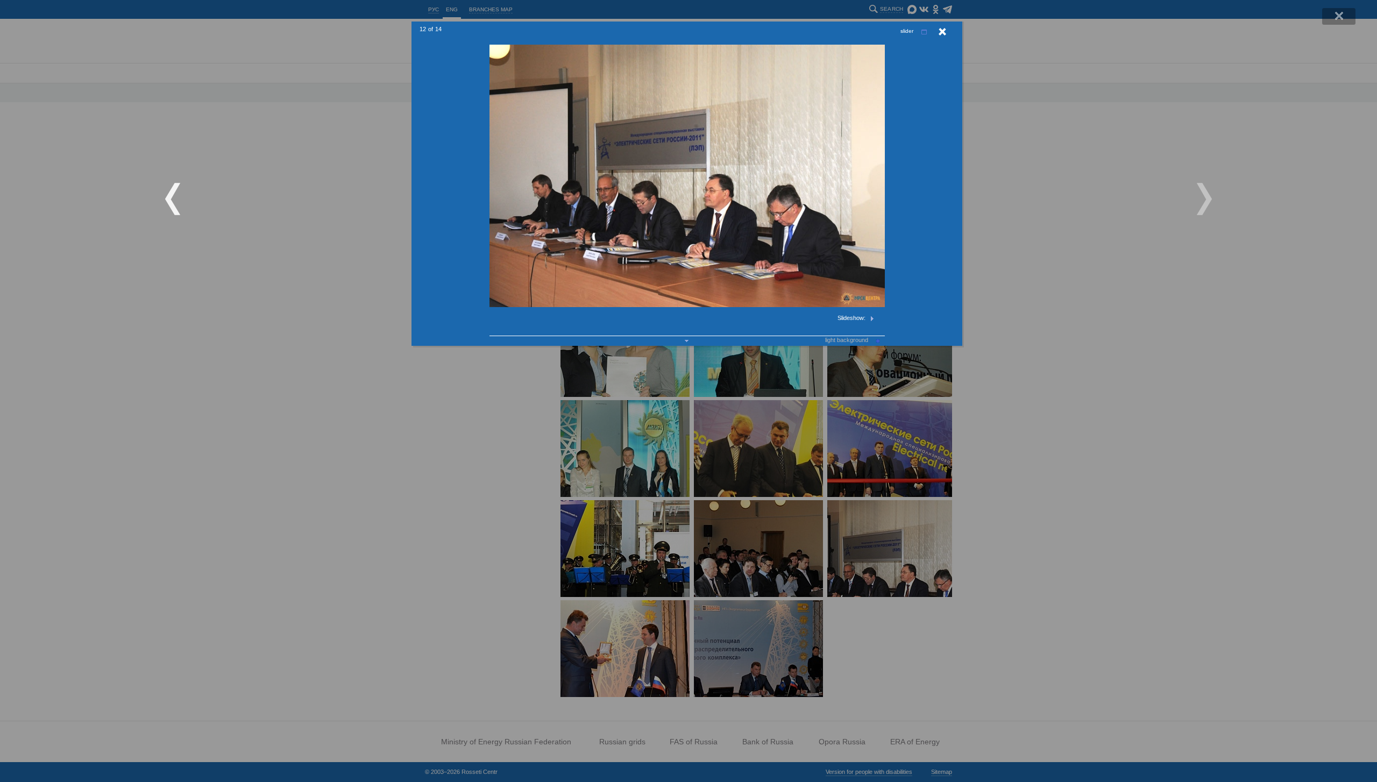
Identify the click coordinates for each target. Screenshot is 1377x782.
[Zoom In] (924, 32)
